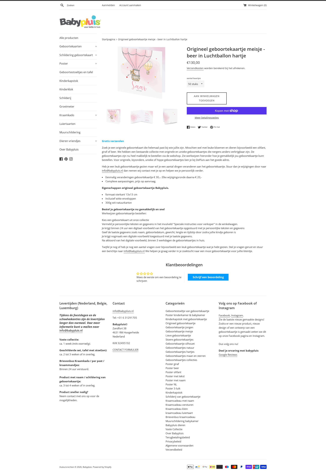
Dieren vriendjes (78, 141)
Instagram (237, 315)
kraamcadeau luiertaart (179, 413)
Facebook (224, 315)
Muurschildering (69, 132)
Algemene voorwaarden (179, 445)
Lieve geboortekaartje (178, 335)
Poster (78, 63)
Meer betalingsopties (207, 117)
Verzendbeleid (174, 449)
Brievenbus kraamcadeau (180, 417)
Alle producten (68, 38)
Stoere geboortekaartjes (179, 339)
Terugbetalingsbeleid (178, 437)
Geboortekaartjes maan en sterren (186, 355)
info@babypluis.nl (112, 170)
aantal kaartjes (194, 78)
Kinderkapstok (68, 81)
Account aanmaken (130, 5)
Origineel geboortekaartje (180, 323)
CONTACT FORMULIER (125, 349)
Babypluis (87, 467)
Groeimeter (66, 106)
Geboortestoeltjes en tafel (76, 72)
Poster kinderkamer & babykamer (185, 315)
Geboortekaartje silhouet (180, 343)
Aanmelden (108, 5)
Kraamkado (78, 115)
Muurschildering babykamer (182, 421)
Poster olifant (173, 372)
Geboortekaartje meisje (179, 331)
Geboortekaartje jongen (179, 327)
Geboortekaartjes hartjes (180, 351)
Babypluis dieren (175, 425)
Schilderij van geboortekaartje (183, 396)
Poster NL (171, 384)
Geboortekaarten (78, 46)
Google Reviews (228, 354)
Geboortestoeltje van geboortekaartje (187, 311)
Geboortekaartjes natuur (180, 347)
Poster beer (172, 368)
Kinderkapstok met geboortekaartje (186, 319)
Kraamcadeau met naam (180, 400)
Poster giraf (172, 364)
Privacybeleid (173, 441)
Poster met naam (176, 380)
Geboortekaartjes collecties (181, 360)
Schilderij (65, 98)
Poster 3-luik (173, 388)
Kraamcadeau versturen (179, 404)
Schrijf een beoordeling (208, 277)
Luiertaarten (67, 124)
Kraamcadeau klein (177, 408)
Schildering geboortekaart (78, 55)
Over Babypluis (69, 149)
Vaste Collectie (174, 429)
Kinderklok (66, 89)
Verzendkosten (195, 68)
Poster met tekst (175, 376)
